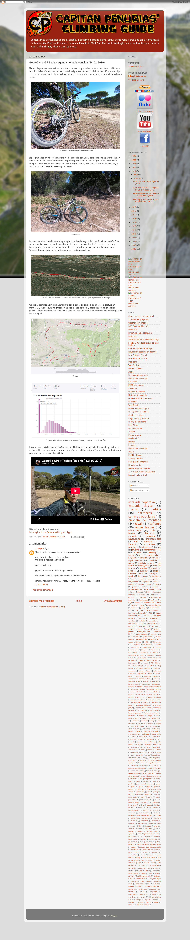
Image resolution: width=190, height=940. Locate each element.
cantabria (153, 560)
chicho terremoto (134, 734)
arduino (146, 616)
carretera (131, 621)
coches (133, 737)
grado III (131, 631)
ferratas (143, 568)
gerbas (158, 784)
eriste (132, 755)
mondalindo (146, 818)
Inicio (79, 600)
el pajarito (133, 752)
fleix (140, 779)
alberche (148, 541)
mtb (135, 541)
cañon (155, 582)
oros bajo (148, 829)
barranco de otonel (154, 700)
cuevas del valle (152, 624)
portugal (143, 608)
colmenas (155, 737)
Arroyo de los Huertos (149, 652)
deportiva (148, 744)
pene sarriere (156, 634)
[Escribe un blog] (75, 537)
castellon (146, 729)
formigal (153, 573)
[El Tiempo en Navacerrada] (135, 290)
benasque (131, 716)
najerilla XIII (141, 823)
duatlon (131, 584)
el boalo (158, 750)
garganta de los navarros (145, 784)
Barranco (149, 533)
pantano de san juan (151, 834)
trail (148, 884)
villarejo (140, 592)
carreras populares (141, 516)
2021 (133, 167)
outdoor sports (152, 831)
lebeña (156, 805)
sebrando (156, 871)
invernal (136, 550)
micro (156, 813)
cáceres (131, 626)
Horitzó (131, 442)
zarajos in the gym (143, 905)
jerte (157, 797)
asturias (131, 597)
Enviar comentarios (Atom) (53, 607)
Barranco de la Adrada (136, 613)
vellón (147, 642)
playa (153, 844)
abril (136, 174)
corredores (132, 624)
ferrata (155, 558)
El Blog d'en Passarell (137, 422)
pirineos (134, 608)
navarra (134, 605)
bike (157, 716)
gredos (134, 587)
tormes (149, 881)
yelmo (149, 902)
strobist (156, 876)
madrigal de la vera (150, 810)
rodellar (149, 860)
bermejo (141, 716)
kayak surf (145, 802)
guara (148, 792)
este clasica (132, 760)
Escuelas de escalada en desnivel (142, 352)
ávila (147, 592)
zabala (156, 902)
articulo (145, 681)
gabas (138, 781)
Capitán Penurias (49, 537)
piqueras (131, 844)
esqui (158, 547)
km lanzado (132, 805)
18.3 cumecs (135, 647)
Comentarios (138, 490)
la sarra (149, 805)
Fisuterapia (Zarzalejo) (138, 378)
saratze (130, 871)
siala (150, 873)
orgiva (142, 605)
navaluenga (134, 539)
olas (139, 826)
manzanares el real (152, 550)
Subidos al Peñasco (136, 392)
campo (152, 721)
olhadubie (147, 826)
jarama (149, 797)
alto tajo (147, 676)
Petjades (132, 445)
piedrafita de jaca (134, 842)
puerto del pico (141, 639)
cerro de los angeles (151, 731)
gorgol (156, 629)
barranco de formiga (154, 689)
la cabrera (149, 544)
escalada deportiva (141, 502)
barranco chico (133, 684)
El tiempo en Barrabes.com (140, 333)
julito (156, 800)
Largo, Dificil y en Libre (138, 418)
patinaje (140, 836)
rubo (157, 860)
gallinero (146, 781)
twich (139, 886)
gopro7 (130, 789)
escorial (155, 626)
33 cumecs (155, 650)
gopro (148, 786)
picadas (155, 587)
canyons (158, 723)
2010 (133, 234)
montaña (134, 821)
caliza (155, 571)
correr (159, 739)
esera (148, 755)
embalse (151, 752)
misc (141, 555)
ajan (150, 673)
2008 (133, 241)
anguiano (156, 676)
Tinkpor (131, 432)
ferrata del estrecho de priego (150, 776)
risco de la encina (149, 857)
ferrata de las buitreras (139, 765)
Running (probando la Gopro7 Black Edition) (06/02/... (146, 200)
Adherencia (146, 547)
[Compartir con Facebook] (80, 537)
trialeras (156, 884)
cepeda (130, 731)
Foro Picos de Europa (137, 358)
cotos (142, 624)
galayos (148, 629)
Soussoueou (132, 663)
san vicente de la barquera (149, 868)
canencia (150, 723)
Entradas (136, 486)
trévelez (131, 886)
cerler (138, 731)
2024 (133, 160)
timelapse (134, 881)
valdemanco (143, 889)
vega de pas (144, 894)
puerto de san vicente (151, 850)
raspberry (155, 852)
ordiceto (131, 829)
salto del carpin (149, 863)
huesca (131, 533)
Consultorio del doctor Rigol (140, 348)
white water (135, 530)
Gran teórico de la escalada (140, 398)
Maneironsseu (134, 435)
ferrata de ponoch (137, 771)
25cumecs (144, 650)
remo (143, 855)
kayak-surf (155, 802)
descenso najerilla (137, 747)
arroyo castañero (134, 681)
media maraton (141, 634)
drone (143, 750)
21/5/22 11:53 (41, 584)
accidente (131, 671)
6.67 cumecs (152, 610)
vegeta (153, 894)
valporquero (132, 894)
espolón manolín (134, 758)
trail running (150, 589)
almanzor (142, 595)
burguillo (132, 558)
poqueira (133, 847)
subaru (130, 879)
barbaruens (155, 681)
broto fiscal (145, 718)
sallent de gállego (134, 863)
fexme (139, 629)
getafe (133, 786)
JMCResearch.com (136, 385)
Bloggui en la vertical (137, 475)
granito (131, 576)
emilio (159, 752)
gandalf (131, 784)
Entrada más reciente (41, 600)
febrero (137, 178)
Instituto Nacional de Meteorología (143, 339)
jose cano (131, 800)
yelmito (140, 902)
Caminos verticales (136, 415)
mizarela (158, 815)
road (142, 860)
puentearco (154, 608)
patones (131, 571)
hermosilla (148, 794)
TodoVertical (133, 365)
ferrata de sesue (134, 773)
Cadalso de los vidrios (136, 655)
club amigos (143, 600)
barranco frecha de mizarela (148, 710)
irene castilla (132, 797)
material (137, 552)
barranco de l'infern (152, 692)
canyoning (145, 582)
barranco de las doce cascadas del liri (143, 695)
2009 (133, 237)
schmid (147, 871)
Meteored (132, 336)
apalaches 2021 (144, 679)
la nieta (141, 805)
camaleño (144, 721)
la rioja (141, 631)
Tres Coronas (143, 663)
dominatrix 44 (133, 750)
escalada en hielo (146, 563)
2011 (133, 230)
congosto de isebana (135, 739)
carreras (143, 597)
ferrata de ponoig (152, 771)
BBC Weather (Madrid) (138, 326)
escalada (132, 536)
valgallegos (153, 892)
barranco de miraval (154, 697)
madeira (144, 587)
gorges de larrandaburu (145, 789)
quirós (145, 852)
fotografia (147, 779)
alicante (141, 579)
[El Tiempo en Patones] (135, 306)
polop (159, 844)
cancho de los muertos (148, 618)
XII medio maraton (143, 668)
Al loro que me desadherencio (141, 472)
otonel (130, 831)
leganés (131, 807)
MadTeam (132, 362)
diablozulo (155, 747)
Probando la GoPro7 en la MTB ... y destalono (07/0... (146, 194)
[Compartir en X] (77, 537)
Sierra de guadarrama (138, 375)
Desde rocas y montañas (139, 468)
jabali (142, 797)
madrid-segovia (133, 810)
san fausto (141, 865)
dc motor (138, 744)
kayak (138, 523)
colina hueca (143, 737)
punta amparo (133, 852)
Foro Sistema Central (137, 355)
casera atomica (153, 726)
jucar (141, 800)
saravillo (139, 871)
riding (138, 857)
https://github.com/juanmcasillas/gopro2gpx (50, 532)
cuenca (131, 563)
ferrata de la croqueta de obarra (149, 763)
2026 (133, 156)
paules (148, 836)
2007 (133, 245)
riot (129, 610)
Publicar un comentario (43, 590)
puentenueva (135, 850)
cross (139, 742)
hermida (139, 794)
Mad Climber (134, 425)
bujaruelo (144, 571)
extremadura (149, 603)
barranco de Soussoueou (150, 684)
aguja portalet (141, 673)
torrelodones (140, 884)
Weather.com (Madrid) (138, 323)
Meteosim (132, 329)
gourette (158, 584)
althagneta (137, 676)
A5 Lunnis (132, 388)
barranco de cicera (137, 689)
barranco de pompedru (139, 702)
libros (159, 603)
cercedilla (144, 558)
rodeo (130, 642)
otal (157, 829)
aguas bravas (144, 527)
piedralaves (148, 842)
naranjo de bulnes (155, 823)
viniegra (138, 900)
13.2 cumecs (156, 642)
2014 (133, 219)
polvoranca (147, 637)
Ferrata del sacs (141, 658)
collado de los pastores (148, 621)
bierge (150, 716)
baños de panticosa (151, 713)
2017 (133, 207)
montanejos (157, 818)
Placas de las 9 (152, 660)
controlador (150, 739)
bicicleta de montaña (144, 520)
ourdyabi (140, 831)
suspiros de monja (142, 879)
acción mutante (144, 671)
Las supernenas (135, 428)
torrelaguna (143, 576)
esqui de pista (154, 758)
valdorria (131, 892)
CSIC (150, 613)
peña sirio (135, 637)
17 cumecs (157, 645)
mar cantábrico (144, 813)
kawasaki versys (133, 802)
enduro (137, 603)
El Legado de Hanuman (138, 412)
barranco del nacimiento (143, 708)
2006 (133, 249)
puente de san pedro (154, 847)
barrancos (145, 513)
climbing (146, 734)
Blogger (114, 916)
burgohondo (133, 582)
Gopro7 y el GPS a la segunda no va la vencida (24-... (146, 188)
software (131, 876)
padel (139, 834)
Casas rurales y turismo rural (141, 316)
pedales (156, 836)
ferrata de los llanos (154, 768)
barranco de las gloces (136, 697)
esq (144, 758)
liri (147, 807)
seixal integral (133, 873)
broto (136, 718)
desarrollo (157, 744)
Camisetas (150, 655)
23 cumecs (134, 650)
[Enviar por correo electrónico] (72, 537)
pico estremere (154, 839)
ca (129, 721)
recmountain (132, 855)
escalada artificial (144, 584)
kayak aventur (135, 560)
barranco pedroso (134, 713)
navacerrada (152, 555)
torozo (138, 642)
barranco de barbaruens (153, 687)
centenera (155, 729)
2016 (133, 211)
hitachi (156, 794)
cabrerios (135, 721)
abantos (156, 668)
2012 (133, 226)
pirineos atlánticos (135, 589)
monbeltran (135, 818)
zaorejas (131, 905)
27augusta (39, 548)
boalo (130, 718)
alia (129, 676)
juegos (148, 800)
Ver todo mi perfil (136, 80)
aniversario (132, 679)
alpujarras (154, 595)
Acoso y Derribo (135, 458)
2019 (133, 171)
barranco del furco (143, 705)
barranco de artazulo (135, 687)
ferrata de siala (148, 773)
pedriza (156, 509)
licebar (140, 807)
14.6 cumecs (135, 645)
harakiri (131, 794)
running (132, 547)
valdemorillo (154, 889)
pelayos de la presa (154, 605)
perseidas (143, 839)
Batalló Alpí (133, 438)
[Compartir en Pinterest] (83, 537)
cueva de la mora (150, 742)
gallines (155, 781)
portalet (142, 847)
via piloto (141, 897)
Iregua (141, 660)
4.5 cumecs (132, 652)
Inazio (131, 372)
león (148, 631)
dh (147, 747)
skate (157, 873)
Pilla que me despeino (138, 462)
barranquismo (153, 579)
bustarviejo (155, 718)
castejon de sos (134, 729)
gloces (141, 786)
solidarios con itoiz (144, 876)
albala (157, 673)
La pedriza (132, 402)
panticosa (131, 836)
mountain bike (153, 539)
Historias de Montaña (137, 395)
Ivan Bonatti (133, 405)
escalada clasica (135, 573)
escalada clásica (140, 506)
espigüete (155, 755)
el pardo (143, 752)
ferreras (133, 779)
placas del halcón (143, 844)
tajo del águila (156, 879)
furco (130, 781)
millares (131, 815)
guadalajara (140, 792)
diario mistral (143, 626)
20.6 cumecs (156, 647)
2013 (133, 222)
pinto (157, 842)
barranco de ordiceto (138, 700)
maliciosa (131, 813)
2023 (133, 163)
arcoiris (156, 679)
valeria (142, 892)
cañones (155, 523)
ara (139, 616)
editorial (150, 750)
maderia (155, 807)
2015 (133, 215)
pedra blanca (132, 839)
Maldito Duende (135, 368)
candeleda (141, 723)
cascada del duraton (138, 726)
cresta (133, 742)
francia (131, 555)
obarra (133, 826)
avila (152, 530)
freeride (156, 779)
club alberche (156, 734)
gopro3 (156, 786)
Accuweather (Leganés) (138, 319)
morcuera (155, 821)
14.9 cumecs (146, 645)
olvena (156, 826)
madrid (133, 509)
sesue (143, 873)
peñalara (150, 536)
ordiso (140, 829)
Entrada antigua (112, 600)
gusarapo (156, 792)
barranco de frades (136, 692)
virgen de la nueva (150, 900)
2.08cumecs (146, 647)
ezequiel (131, 629)
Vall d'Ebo (150, 666)
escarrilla (140, 755)
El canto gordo (134, 465)
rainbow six (154, 639)
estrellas (142, 760)
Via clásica (132, 382)
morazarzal (144, 821)
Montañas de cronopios (138, 408)
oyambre (131, 834)
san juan (139, 610)
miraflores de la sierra (144, 815)
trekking (152, 552)
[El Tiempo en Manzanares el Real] (135, 274)
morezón (131, 823)
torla (142, 881)
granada (154, 568)
